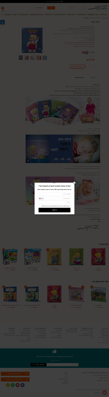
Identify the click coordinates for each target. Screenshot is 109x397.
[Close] (74, 183)
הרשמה (54, 210)
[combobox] (41, 198)
